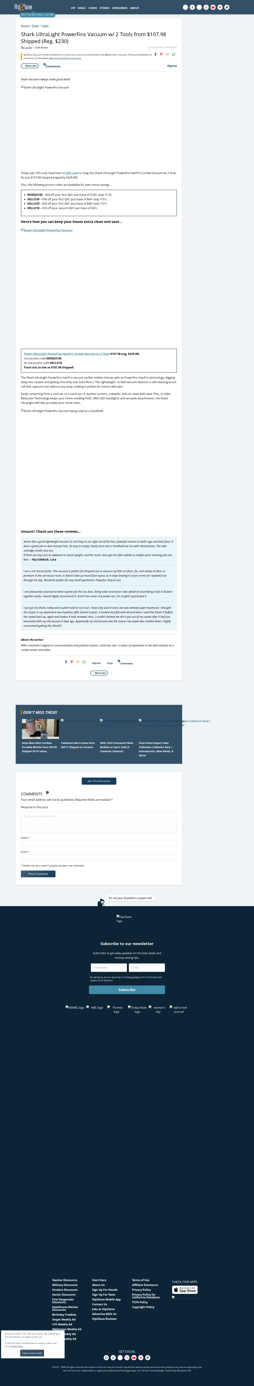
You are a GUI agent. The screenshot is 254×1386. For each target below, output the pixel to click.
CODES (92, 8)
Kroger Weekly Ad (64, 1338)
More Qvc (31, 65)
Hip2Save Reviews (104, 1318)
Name (25, 837)
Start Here (99, 1280)
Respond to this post (34, 807)
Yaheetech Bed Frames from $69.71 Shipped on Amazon (78, 745)
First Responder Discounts (63, 1301)
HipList (172, 65)
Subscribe (127, 989)
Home (25, 26)
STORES (104, 8)
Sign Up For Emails (104, 1289)
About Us (98, 1285)
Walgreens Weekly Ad (66, 1329)
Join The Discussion (99, 781)
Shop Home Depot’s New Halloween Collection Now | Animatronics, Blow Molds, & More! (156, 749)
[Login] (236, 7)
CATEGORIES (119, 8)
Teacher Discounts (64, 1280)
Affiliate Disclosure (145, 1285)
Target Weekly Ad (64, 1319)
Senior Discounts (64, 1294)
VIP (73, 8)
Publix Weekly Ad (64, 1334)
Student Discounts (65, 1289)
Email (25, 851)
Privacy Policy (141, 1289)
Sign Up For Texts (103, 1294)
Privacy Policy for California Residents (146, 1296)
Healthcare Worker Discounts (65, 1308)
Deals (35, 26)
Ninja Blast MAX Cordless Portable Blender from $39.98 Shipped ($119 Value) (39, 747)
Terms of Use (140, 1280)
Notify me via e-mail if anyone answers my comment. (53, 865)
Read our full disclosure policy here (65, 58)
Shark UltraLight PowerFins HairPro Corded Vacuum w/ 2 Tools (67, 354)
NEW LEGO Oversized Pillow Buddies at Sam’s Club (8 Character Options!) (116, 747)
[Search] (142, 8)
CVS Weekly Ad (62, 1324)
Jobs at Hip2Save (103, 1309)
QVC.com (72, 173)
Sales (45, 26)
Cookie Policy (16, 1346)
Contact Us (99, 1304)
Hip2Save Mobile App (106, 1299)
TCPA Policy (140, 1302)
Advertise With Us (104, 1314)
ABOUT (134, 8)
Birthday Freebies (64, 1314)
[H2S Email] (167, 54)
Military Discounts (65, 1285)
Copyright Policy (143, 1307)
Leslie (28, 47)
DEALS (82, 8)
